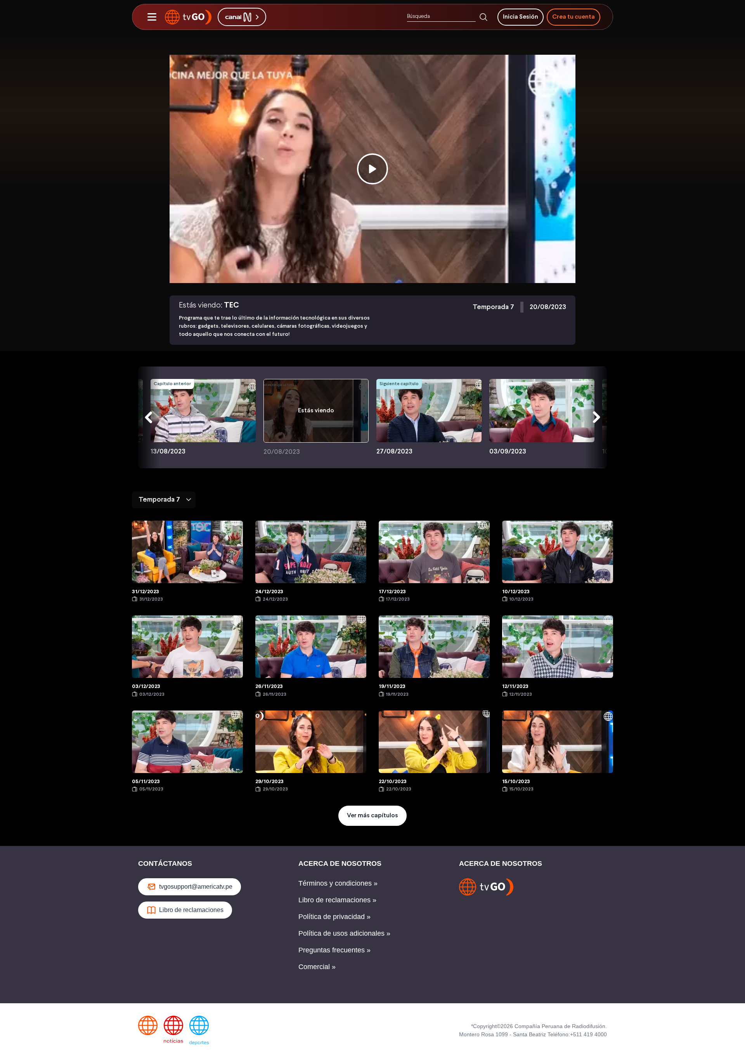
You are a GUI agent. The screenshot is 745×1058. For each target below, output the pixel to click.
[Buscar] (483, 17)
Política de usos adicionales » (344, 933)
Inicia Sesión (520, 17)
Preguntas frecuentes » (334, 950)
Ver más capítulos (372, 815)
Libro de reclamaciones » (337, 900)
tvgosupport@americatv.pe (195, 886)
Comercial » (317, 967)
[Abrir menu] (152, 17)
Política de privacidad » (334, 917)
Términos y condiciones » (338, 883)
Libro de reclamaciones (191, 910)
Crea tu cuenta (573, 17)
